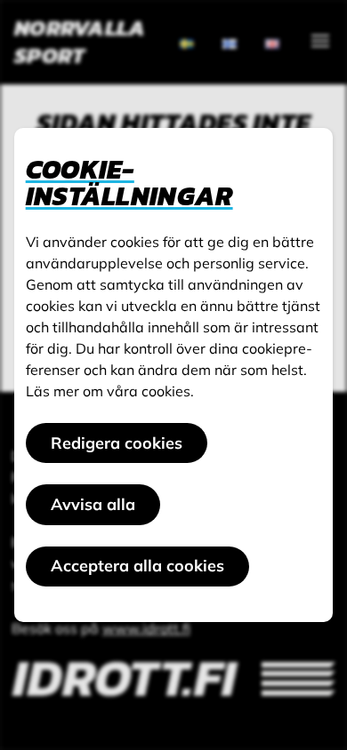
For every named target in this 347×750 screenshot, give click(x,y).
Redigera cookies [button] (116, 443)
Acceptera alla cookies (137, 565)
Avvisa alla (93, 504)
